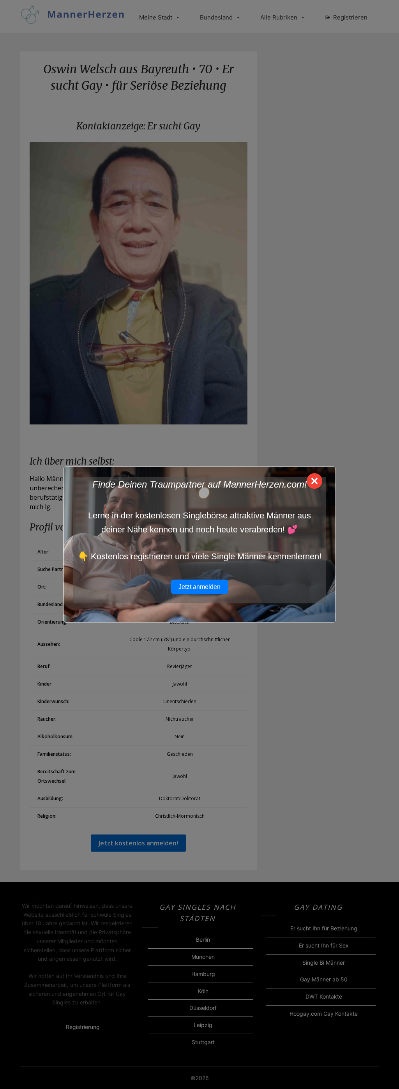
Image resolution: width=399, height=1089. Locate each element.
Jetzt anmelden (199, 586)
